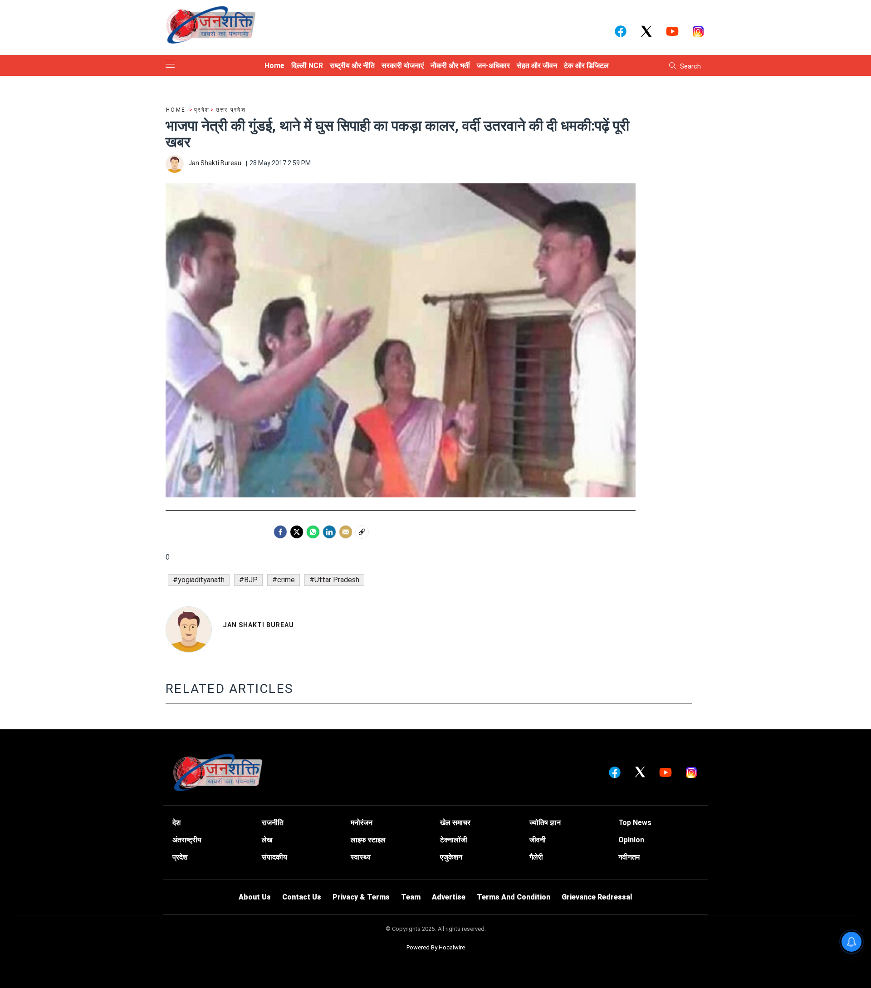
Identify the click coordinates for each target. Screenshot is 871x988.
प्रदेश (179, 857)
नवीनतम (629, 857)
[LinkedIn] (329, 532)
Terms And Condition (513, 897)
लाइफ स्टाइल (368, 840)
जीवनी (537, 840)
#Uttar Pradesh (334, 579)
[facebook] (280, 532)
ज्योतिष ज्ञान (545, 822)
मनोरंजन (361, 822)
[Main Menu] (170, 65)
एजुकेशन (451, 857)
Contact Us (301, 897)
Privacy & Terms (361, 897)
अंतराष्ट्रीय (186, 840)
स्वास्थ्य (361, 857)
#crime (283, 579)
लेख (267, 840)
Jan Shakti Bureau (258, 625)
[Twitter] (296, 532)
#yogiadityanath (199, 579)
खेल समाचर (455, 822)
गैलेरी (536, 857)
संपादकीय (274, 857)
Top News (634, 822)
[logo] (211, 24)
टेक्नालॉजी (453, 840)
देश (176, 822)
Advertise (448, 897)
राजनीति (273, 822)
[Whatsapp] (313, 532)
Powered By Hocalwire (435, 947)
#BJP (248, 579)
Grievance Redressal (597, 897)
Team (411, 897)
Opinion (631, 840)
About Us (255, 897)
